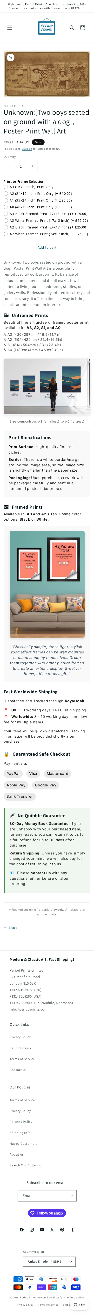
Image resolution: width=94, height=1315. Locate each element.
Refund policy (75, 1297)
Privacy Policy (20, 1037)
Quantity (10, 157)
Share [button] (12, 927)
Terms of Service (22, 1059)
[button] (9, 27)
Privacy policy (25, 1304)
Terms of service (48, 1304)
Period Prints (28, 1297)
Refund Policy (20, 1048)
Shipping (27, 148)
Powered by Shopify (49, 1297)
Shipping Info (20, 1133)
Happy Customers (23, 1143)
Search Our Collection (27, 1165)
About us (17, 1154)
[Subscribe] (71, 1195)
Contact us (18, 1070)
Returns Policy (21, 1121)
